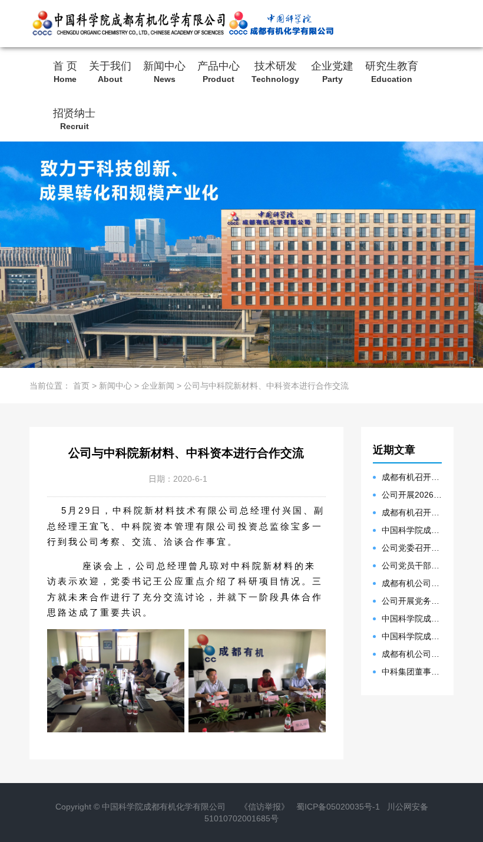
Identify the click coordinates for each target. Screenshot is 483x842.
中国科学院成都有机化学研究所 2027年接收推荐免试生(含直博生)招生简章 (412, 530)
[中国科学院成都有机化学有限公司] (127, 23)
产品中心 (218, 71)
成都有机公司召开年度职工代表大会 (412, 583)
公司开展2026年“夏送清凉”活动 (412, 494)
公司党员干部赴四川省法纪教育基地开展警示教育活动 (412, 565)
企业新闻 (157, 385)
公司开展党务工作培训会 (412, 601)
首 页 (65, 71)
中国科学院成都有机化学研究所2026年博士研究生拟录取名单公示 (412, 618)
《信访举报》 (264, 806)
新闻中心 (164, 71)
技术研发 (275, 71)
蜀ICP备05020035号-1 (338, 806)
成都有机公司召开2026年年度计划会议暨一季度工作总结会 (412, 654)
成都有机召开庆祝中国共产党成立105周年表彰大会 (412, 477)
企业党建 (332, 71)
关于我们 (110, 71)
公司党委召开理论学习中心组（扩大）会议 (412, 547)
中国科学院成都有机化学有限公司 (164, 806)
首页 (81, 385)
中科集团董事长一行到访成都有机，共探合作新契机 (412, 671)
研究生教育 (391, 71)
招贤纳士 (74, 118)
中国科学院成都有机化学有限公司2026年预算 (412, 636)
